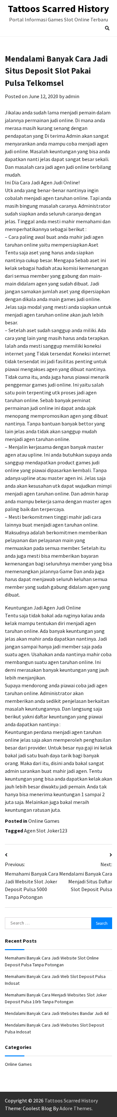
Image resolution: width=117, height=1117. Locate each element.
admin (72, 96)
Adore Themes (75, 1108)
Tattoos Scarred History (58, 8)
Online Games (43, 821)
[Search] (107, 28)
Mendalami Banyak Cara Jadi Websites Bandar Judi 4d (57, 1013)
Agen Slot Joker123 (45, 830)
